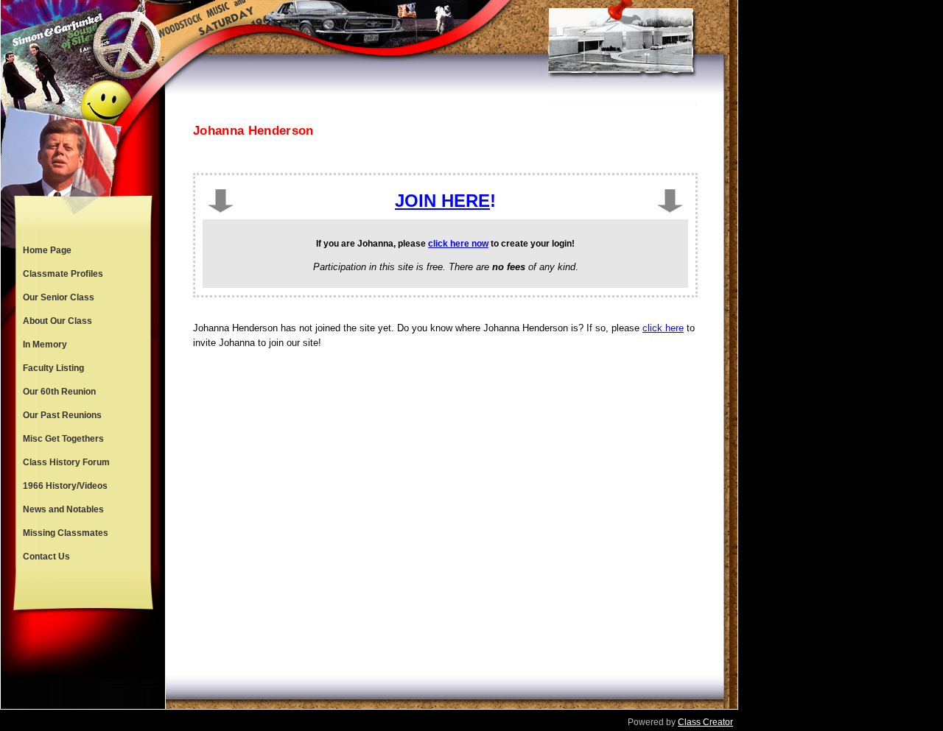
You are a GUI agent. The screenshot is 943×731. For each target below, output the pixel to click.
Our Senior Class (58, 297)
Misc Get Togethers (63, 439)
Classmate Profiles (63, 274)
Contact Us (46, 556)
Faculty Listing (53, 368)
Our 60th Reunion (59, 391)
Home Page (47, 250)
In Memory (45, 344)
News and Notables (63, 509)
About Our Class (57, 321)
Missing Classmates (65, 533)
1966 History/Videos (65, 486)
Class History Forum (66, 462)
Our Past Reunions (62, 415)
